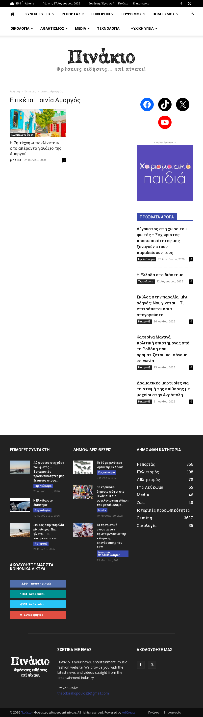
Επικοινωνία (141, 3)
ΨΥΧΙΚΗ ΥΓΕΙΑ (142, 28)
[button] (192, 13)
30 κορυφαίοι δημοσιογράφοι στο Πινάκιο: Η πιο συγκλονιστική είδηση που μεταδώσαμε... (112, 496)
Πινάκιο (123, 3)
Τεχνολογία (145, 281)
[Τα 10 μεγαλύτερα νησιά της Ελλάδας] (83, 467)
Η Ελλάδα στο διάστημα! (160, 274)
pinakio (15, 160)
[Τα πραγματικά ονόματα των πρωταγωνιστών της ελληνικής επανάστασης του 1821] (83, 530)
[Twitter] (189, 3)
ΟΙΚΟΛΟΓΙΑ (19, 28)
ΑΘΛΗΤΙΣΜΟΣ (52, 28)
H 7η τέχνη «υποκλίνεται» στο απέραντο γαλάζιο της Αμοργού (35, 148)
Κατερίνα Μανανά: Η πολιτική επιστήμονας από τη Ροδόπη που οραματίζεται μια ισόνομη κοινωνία (163, 349)
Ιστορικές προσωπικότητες (109, 554)
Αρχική (15, 91)
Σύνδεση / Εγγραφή (101, 3)
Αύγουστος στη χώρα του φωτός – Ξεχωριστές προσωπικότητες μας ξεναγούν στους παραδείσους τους (162, 240)
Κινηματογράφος (22, 134)
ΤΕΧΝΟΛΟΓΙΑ (108, 28)
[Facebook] (181, 3)
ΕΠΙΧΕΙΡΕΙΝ (100, 14)
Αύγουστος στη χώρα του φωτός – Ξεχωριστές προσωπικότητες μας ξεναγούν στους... (48, 471)
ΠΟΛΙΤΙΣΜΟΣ (163, 14)
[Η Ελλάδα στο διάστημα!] (20, 505)
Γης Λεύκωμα (146, 259)
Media (102, 510)
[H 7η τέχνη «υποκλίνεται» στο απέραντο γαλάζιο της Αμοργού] (38, 123)
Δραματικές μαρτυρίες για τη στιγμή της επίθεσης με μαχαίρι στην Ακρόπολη (163, 388)
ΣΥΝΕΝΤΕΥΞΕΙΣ (38, 14)
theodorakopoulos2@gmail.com (83, 693)
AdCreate (128, 712)
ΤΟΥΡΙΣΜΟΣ (131, 14)
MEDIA (80, 28)
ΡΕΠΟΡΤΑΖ (71, 14)
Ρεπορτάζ (144, 321)
